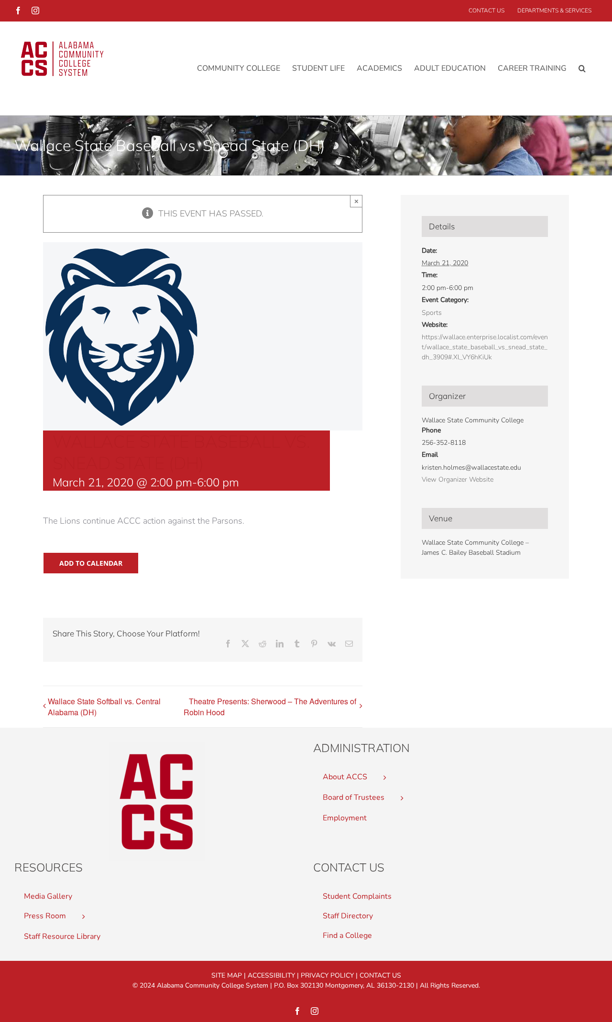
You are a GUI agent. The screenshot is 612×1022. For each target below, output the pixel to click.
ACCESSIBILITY (271, 975)
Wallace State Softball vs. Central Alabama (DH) (104, 707)
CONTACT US (380, 975)
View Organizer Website (457, 479)
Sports (432, 312)
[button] (582, 68)
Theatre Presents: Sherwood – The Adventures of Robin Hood (270, 707)
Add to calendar (90, 563)
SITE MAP (226, 975)
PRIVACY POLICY (327, 975)
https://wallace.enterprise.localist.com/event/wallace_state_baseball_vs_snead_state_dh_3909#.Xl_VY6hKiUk (485, 347)
